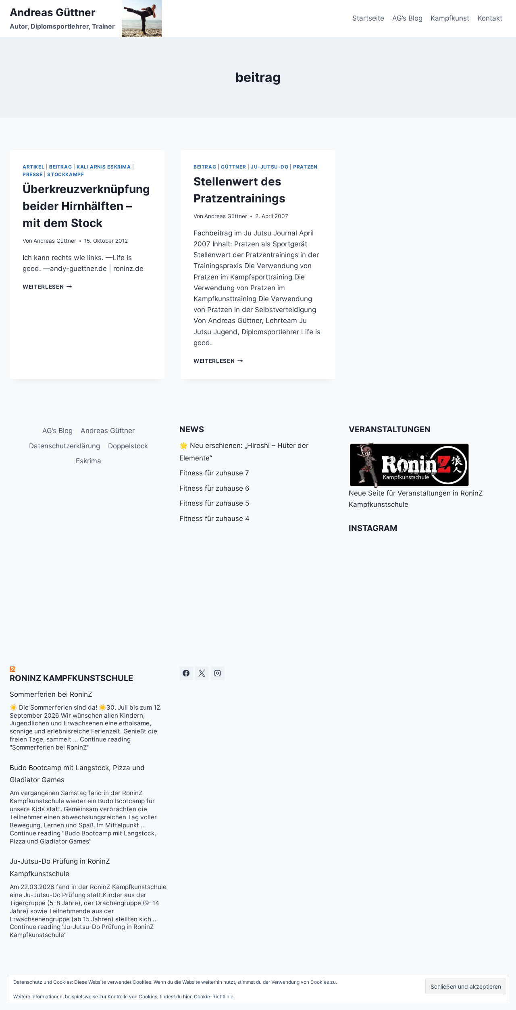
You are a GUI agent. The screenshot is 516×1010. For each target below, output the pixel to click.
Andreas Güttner (54, 240)
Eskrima (88, 461)
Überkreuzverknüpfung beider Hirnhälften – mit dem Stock (86, 206)
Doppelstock (128, 446)
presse (33, 174)
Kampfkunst (450, 18)
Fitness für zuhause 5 (214, 503)
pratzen (305, 167)
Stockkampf (65, 174)
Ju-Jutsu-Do (270, 167)
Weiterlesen (47, 286)
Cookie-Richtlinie (213, 996)
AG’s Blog (407, 18)
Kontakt (490, 18)
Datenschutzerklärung (64, 446)
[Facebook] (186, 673)
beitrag (60, 167)
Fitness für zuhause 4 (214, 518)
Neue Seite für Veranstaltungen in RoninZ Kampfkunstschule (416, 498)
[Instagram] (218, 673)
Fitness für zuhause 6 (214, 488)
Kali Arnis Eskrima (104, 167)
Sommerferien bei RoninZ (51, 694)
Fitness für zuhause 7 (214, 473)
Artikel (33, 167)
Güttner (233, 167)
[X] (202, 673)
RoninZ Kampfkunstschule (71, 678)
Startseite (368, 18)
